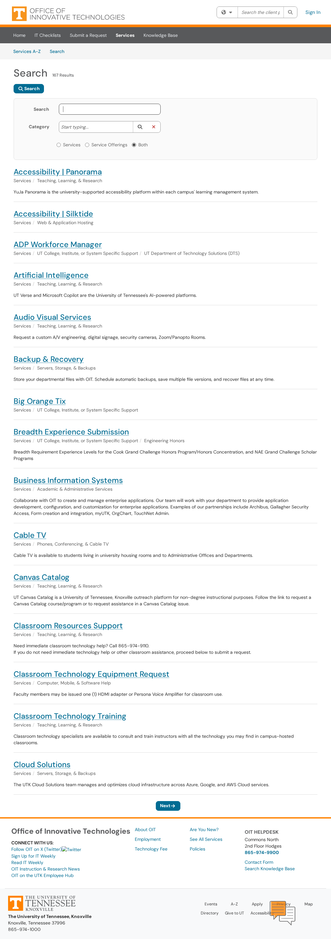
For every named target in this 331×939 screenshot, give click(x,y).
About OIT (145, 829)
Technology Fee (151, 849)
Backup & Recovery (49, 359)
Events (211, 904)
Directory (210, 913)
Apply (257, 904)
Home (19, 35)
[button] (140, 126)
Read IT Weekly (27, 862)
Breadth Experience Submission (71, 432)
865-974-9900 (262, 852)
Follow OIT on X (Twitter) (36, 849)
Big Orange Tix (40, 401)
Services (125, 35)
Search (59, 51)
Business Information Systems (68, 480)
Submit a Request (88, 35)
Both (143, 145)
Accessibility (262, 913)
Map (308, 904)
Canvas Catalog (41, 577)
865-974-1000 (24, 929)
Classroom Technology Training (70, 716)
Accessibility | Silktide (53, 214)
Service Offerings (109, 145)
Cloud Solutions (42, 764)
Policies (197, 849)
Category (39, 127)
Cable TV (30, 535)
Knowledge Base (161, 35)
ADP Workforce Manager (58, 244)
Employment (148, 839)
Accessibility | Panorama (58, 172)
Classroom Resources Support (68, 626)
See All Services (206, 839)
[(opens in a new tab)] (68, 13)
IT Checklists (48, 35)
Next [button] (165, 806)
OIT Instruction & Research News (45, 869)
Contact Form (259, 862)
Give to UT (234, 913)
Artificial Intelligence (51, 275)
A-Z (234, 904)
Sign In (313, 12)
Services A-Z (27, 51)
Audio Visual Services (52, 317)
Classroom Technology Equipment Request (91, 674)
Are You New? (204, 829)
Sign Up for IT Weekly (33, 856)
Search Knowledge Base (270, 868)
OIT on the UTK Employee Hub (42, 875)
